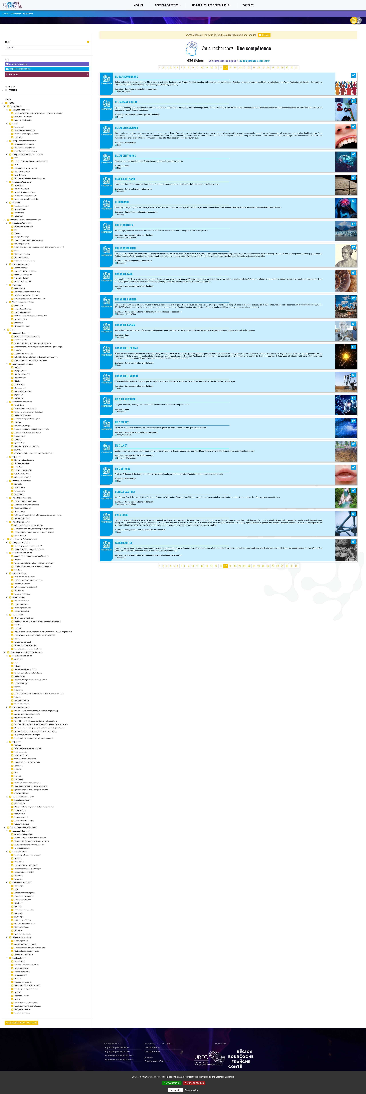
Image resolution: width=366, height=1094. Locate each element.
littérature (17, 906)
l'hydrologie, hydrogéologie (24, 618)
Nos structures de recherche (210, 5)
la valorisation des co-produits (25, 196)
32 (296, 67)
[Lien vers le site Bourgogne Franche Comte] (241, 1057)
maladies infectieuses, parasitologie (27, 433)
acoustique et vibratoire (22, 800)
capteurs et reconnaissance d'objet (27, 292)
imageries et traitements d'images (27, 735)
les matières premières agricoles (26, 199)
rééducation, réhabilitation (23, 954)
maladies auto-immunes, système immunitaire (31, 429)
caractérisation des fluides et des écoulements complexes (35, 721)
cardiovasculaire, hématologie (25, 408)
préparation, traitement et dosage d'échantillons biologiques (36, 357)
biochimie (18, 367)
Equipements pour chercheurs (119, 1056)
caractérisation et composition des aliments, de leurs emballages (38, 113)
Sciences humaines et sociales (23, 827)
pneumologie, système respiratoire (27, 446)
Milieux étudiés (18, 597)
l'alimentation (19, 961)
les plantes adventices (22, 594)
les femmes (18, 862)
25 (263, 67)
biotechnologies (20, 378)
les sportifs (18, 879)
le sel (16, 158)
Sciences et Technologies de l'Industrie (26, 652)
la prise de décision (21, 996)
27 (273, 67)
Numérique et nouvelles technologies (25, 220)
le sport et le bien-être (22, 1009)
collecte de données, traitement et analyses (30, 838)
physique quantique (21, 326)
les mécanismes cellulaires (24, 148)
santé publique (19, 494)
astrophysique (19, 803)
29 (282, 67)
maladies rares (19, 436)
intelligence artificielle (22, 312)
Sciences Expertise (167, 5)
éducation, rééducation (22, 508)
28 (277, 67)
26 (268, 67)
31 (292, 67)
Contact (248, 5)
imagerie (17, 350)
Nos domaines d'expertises (157, 1061)
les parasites (19, 590)
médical (17, 687)
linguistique (18, 903)
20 (240, 67)
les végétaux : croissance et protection (28, 649)
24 (258, 67)
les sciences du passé (22, 642)
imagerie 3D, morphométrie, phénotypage (29, 549)
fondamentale (19, 491)
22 (249, 67)
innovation (18, 467)
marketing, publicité (21, 244)
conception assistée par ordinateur (27, 295)
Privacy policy (191, 1090)
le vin (16, 165)
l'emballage (18, 185)
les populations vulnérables (24, 872)
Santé (12, 330)
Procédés (16, 202)
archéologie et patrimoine (23, 226)
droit (16, 889)
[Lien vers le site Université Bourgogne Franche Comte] (209, 1057)
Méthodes (16, 285)
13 (207, 67)
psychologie (18, 398)
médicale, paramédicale (23, 470)
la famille (17, 858)
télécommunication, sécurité (24, 261)
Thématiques (17, 615)
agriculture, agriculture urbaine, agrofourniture (31, 556)
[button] (88, 42)
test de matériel (20, 536)
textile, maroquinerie (21, 704)
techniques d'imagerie (22, 281)
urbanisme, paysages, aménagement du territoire (32, 566)
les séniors (18, 137)
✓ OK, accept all (171, 1083)
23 (254, 67)
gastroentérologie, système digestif (27, 419)
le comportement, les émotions (25, 1003)
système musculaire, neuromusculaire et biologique (33, 453)
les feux (17, 639)
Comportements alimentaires (24, 141)
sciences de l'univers (22, 254)
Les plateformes (152, 1051)
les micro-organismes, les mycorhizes (28, 580)
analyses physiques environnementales (28, 546)
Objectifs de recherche (21, 498)
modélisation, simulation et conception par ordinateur (33, 738)
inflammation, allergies (22, 426)
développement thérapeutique (25, 501)
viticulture (18, 570)
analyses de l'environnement (25, 944)
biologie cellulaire (20, 371)
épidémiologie (19, 512)
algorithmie (18, 305)
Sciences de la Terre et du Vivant (23, 539)
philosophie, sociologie (22, 391)
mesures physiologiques (23, 354)
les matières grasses (22, 172)
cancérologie (19, 405)
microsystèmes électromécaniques (27, 783)
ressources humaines (22, 920)
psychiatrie (18, 450)
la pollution (18, 625)
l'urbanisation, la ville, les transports (27, 985)
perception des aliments (23, 117)
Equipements (12, 74)
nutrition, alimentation (22, 474)
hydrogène (18, 766)
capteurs (17, 745)
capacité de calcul (21, 268)
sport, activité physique (22, 477)
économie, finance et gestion (24, 893)
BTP (15, 230)
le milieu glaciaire (21, 604)
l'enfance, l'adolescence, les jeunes (27, 855)
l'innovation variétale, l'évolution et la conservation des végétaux (37, 621)
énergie (17, 560)
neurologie (18, 439)
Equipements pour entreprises (119, 1060)
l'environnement (20, 975)
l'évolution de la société (22, 982)
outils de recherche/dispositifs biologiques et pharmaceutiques (37, 515)
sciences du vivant (21, 257)
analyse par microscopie (23, 718)
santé (16, 251)
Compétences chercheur (19, 69)
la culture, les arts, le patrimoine (26, 989)
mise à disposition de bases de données (29, 845)
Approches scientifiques (22, 364)
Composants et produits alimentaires (27, 154)
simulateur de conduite (23, 275)
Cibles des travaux (19, 851)
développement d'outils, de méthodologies (29, 948)
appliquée (18, 484)
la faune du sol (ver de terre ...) (25, 587)
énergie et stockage (21, 237)
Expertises (16, 457)
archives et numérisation (23, 834)
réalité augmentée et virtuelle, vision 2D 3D (29, 299)
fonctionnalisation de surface (25, 759)
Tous (11, 103)
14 (211, 67)
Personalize (176, 1090)
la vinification (19, 216)
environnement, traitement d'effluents (28, 673)
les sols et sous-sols (21, 611)
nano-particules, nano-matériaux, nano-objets (30, 786)
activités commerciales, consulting (27, 336)
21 (244, 67)
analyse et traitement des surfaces (27, 714)
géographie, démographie (23, 896)
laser (16, 772)
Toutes (12, 90)
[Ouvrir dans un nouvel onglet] (353, 75)
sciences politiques (21, 927)
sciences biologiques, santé (24, 924)
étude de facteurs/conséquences (26, 951)
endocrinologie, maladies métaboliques (28, 412)
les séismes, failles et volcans (25, 645)
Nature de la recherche (21, 481)
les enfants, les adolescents (24, 130)
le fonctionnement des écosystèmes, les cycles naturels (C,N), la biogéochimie (43, 632)
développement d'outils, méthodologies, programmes (33, 529)
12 (202, 67)
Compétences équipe (17, 64)
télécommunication (21, 700)
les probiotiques (20, 175)
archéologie (18, 886)
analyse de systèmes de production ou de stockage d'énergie (36, 711)
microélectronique (21, 817)
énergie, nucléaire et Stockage (25, 669)
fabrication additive (21, 755)
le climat (17, 628)
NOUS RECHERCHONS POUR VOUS (21, 1023)
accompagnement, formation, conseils (28, 525)
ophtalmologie (19, 443)
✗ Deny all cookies (194, 1083)
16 (221, 67)
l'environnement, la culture (24, 144)
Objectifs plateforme (21, 522)
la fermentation (20, 209)
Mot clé (8, 41)
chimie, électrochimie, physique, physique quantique (33, 807)
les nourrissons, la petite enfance (26, 134)
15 (216, 67)
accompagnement (21, 941)
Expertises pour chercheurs (118, 1047)
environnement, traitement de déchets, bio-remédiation (34, 563)
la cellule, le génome (22, 584)
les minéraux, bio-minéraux (24, 577)
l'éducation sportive (21, 968)
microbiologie (19, 384)
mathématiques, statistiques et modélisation (30, 316)
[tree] (47, 90)
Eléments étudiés (19, 573)
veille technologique (21, 848)
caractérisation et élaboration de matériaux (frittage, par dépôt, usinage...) (41, 724)
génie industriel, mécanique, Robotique (28, 240)
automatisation (19, 288)
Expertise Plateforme (20, 264)
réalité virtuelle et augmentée (25, 271)
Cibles (15, 123)
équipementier (19, 676)
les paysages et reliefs (22, 608)
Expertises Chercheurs (22, 13)
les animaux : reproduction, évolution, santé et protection (34, 635)
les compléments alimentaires (25, 168)
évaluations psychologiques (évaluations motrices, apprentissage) (38, 347)
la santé (17, 999)
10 (192, 67)
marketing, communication (24, 910)
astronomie (18, 659)
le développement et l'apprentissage (27, 1006)
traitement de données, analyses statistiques (30, 360)
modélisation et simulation (24, 821)
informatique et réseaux (23, 309)
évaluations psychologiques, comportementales (31, 841)
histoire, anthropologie (22, 900)
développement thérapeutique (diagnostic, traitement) (34, 532)
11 (197, 67)
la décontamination (21, 206)
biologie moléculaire (21, 374)
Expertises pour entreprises (117, 1051)
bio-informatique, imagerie (24, 460)
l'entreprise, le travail (21, 972)
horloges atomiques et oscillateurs (27, 762)
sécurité (17, 697)
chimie (17, 381)
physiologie (18, 395)
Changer (265, 35)
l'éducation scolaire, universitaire (26, 965)
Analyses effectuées (20, 110)
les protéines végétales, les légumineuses (29, 178)
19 (235, 67)
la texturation (19, 213)
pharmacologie (19, 388)
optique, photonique (21, 824)
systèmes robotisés (21, 278)
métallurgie (18, 690)
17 (225, 67)
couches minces (20, 752)
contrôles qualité (20, 340)
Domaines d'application (22, 182)
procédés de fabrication (23, 120)
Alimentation (15, 106)
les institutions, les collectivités (25, 865)
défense (17, 233)
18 (230, 67)
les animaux (19, 127)
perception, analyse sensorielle (25, 151)
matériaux (18, 776)
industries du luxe (21, 683)
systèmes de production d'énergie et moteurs (31, 790)
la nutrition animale (21, 189)
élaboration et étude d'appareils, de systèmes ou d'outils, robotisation (39, 728)
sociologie (18, 930)
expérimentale (19, 487)
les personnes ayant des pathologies (27, 869)
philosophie (18, 323)
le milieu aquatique (21, 601)
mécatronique (19, 814)
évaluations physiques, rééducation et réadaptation (32, 343)
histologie (18, 422)
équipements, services (22, 415)
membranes (18, 779)
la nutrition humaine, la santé (25, 192)
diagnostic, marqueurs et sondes (26, 505)
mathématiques (20, 810)
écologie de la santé (21, 463)
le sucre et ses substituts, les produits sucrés (30, 161)
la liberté (17, 992)
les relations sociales (22, 1013)
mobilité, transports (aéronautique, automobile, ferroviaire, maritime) (39, 247)
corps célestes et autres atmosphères (28, 748)
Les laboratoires (152, 1047)
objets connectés (20, 319)
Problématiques (18, 958)
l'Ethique (17, 979)
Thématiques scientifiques (23, 302)
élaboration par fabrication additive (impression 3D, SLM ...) (35, 731)
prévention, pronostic (21, 518)
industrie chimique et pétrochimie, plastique (30, 680)
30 (287, 67)
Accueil (141, 5)
